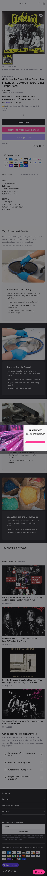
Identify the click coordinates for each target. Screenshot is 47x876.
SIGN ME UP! (34, 442)
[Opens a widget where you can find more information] (37, 872)
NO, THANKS (34, 446)
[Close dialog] (45, 426)
